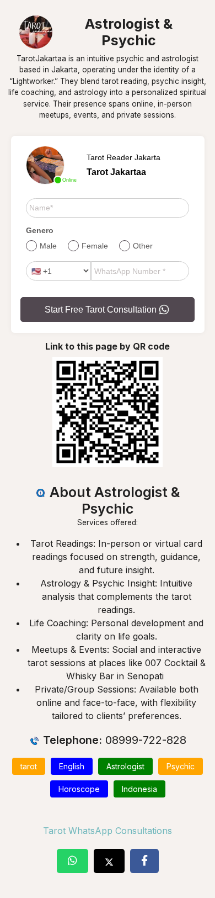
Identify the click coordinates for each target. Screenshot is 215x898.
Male (48, 245)
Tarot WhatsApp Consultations (107, 830)
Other (143, 245)
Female (95, 245)
